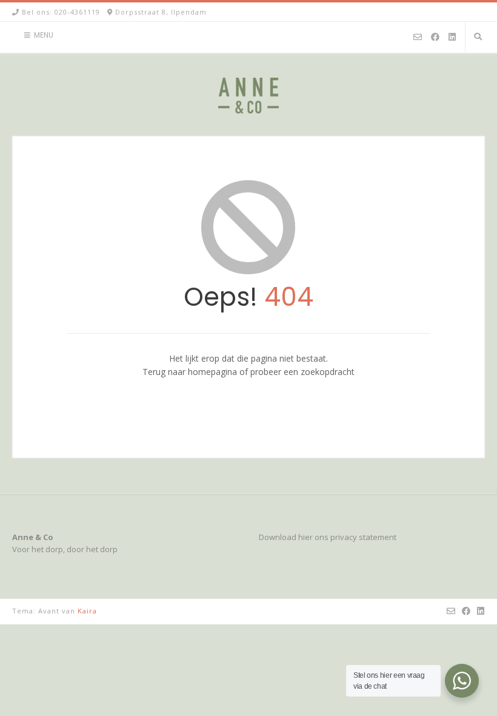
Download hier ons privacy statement (327, 537)
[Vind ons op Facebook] (435, 37)
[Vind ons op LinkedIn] (452, 37)
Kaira (87, 610)
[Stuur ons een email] (417, 37)
